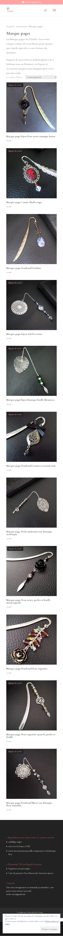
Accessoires (21, 26)
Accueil (10, 26)
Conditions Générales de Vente (30, 912)
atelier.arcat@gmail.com (15, 894)
